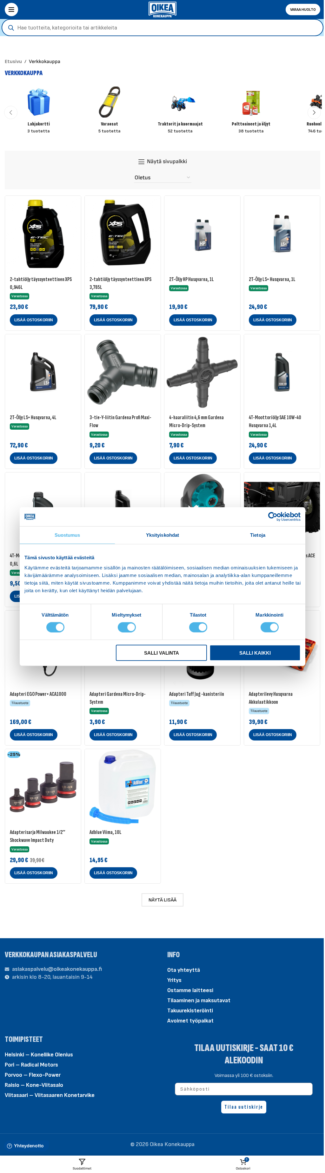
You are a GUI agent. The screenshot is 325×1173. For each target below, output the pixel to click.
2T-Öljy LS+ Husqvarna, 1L (272, 279)
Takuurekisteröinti (190, 1010)
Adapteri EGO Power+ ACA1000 (38, 694)
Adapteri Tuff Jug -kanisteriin (196, 694)
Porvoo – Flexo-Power (33, 1075)
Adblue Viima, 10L (106, 832)
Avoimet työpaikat (190, 1020)
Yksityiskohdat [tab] (162, 535)
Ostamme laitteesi (190, 990)
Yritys (174, 980)
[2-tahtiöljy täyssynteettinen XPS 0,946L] (43, 234)
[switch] (127, 627)
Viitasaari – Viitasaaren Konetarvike (50, 1095)
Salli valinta (161, 652)
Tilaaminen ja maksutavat (198, 1000)
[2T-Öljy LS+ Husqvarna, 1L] (282, 234)
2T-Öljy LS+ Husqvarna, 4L (33, 417)
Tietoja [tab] (257, 535)
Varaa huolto (303, 9)
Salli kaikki (255, 652)
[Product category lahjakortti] (38, 112)
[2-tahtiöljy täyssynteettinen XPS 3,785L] (123, 234)
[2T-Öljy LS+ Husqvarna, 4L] (43, 372)
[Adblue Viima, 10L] (123, 787)
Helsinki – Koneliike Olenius (39, 1055)
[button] (10, 112)
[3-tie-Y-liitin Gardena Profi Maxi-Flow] (123, 372)
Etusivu (13, 62)
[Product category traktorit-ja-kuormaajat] (180, 112)
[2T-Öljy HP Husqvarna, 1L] (202, 234)
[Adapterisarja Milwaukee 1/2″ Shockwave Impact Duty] (43, 787)
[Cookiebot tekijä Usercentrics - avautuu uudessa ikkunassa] (273, 517)
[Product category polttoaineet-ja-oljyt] (251, 112)
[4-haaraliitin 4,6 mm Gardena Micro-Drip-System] (202, 372)
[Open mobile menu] (11, 9)
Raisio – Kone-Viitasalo (34, 1085)
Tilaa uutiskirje (243, 1107)
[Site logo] (162, 9)
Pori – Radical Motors (31, 1065)
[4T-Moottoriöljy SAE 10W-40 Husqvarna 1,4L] (282, 372)
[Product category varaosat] (109, 112)
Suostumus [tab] (67, 535)
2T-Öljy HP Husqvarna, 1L (191, 279)
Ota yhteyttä (183, 970)
